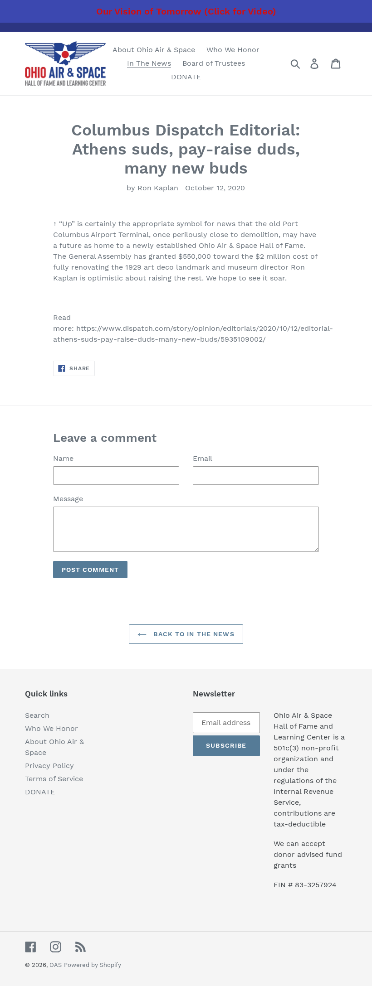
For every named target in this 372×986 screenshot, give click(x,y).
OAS (55, 965)
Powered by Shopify (92, 965)
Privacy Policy (49, 765)
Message (68, 498)
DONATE (40, 792)
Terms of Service (54, 778)
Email (202, 458)
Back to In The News (192, 634)
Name (63, 458)
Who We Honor (51, 728)
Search (37, 715)
